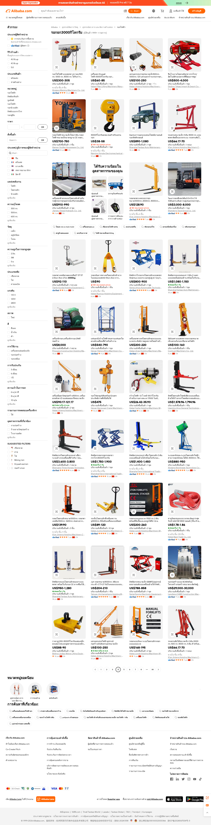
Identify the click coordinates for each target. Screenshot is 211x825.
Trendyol (136, 812)
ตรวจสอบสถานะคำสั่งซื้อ (181, 755)
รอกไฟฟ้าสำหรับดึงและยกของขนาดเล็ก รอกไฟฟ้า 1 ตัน (107, 717)
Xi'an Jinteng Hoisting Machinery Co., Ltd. (184, 147)
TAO (128, 812)
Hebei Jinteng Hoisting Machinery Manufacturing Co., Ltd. (146, 86)
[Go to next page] (158, 669)
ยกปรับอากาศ (82, 233)
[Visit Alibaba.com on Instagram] (189, 779)
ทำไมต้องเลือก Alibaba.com (18, 744)
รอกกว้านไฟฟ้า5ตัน (46, 717)
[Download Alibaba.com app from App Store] (174, 799)
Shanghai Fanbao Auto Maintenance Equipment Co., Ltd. (146, 147)
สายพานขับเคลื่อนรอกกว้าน (50, 711)
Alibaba (54, 27)
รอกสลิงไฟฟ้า (183, 717)
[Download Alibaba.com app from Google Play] (195, 799)
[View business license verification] (131, 820)
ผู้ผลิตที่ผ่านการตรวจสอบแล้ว (100, 744)
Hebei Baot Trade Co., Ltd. (179, 537)
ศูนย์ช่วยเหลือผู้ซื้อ (137, 744)
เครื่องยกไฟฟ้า (141, 717)
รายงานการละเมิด (137, 771)
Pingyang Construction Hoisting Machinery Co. (69, 351)
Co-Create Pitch (13, 749)
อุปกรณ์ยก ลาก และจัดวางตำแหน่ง (97, 27)
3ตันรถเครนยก (190, 227)
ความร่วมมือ (175, 768)
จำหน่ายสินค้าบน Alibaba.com (183, 744)
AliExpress (64, 812)
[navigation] (27, 348)
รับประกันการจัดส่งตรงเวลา (59, 755)
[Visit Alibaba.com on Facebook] (171, 779)
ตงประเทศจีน (131, 227)
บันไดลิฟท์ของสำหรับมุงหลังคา (94, 711)
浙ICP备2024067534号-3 (179, 821)
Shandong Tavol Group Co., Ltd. (182, 210)
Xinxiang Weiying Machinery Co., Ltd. (68, 90)
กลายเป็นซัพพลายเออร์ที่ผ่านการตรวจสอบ (186, 761)
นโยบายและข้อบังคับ (56, 774)
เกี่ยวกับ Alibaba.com (15, 738)
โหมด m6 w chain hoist (65, 227)
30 (153, 669)
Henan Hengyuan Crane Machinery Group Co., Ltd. (107, 408)
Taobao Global (117, 812)
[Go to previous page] (95, 669)
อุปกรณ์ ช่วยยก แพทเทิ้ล (21, 724)
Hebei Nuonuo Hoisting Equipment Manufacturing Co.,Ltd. (107, 293)
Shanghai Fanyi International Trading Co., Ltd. (107, 474)
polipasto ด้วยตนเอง (70, 717)
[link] (207, 797)
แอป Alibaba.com (155, 799)
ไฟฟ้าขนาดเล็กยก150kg (105, 233)
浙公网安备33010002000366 (152, 821)
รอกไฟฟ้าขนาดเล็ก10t (170, 711)
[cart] (163, 11)
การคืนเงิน (133, 760)
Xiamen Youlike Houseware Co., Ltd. (68, 147)
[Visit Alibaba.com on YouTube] (194, 779)
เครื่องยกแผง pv (88, 227)
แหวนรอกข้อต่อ (148, 711)
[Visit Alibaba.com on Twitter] (183, 779)
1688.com (76, 812)
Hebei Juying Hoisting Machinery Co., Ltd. (107, 531)
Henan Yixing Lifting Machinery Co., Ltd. (107, 351)
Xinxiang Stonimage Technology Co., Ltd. (184, 467)
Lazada (105, 812)
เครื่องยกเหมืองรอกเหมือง (21, 717)
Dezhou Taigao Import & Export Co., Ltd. (184, 86)
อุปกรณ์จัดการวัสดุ (70, 27)
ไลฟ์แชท (133, 749)
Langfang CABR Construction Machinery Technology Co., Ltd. (184, 594)
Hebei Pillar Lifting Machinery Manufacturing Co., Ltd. (107, 86)
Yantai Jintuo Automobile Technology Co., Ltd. (146, 287)
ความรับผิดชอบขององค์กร (17, 755)
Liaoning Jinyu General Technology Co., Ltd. (184, 408)
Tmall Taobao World (91, 812)
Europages (147, 812)
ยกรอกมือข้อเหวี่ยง (169, 227)
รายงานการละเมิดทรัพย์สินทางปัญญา (145, 766)
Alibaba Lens (15, 799)
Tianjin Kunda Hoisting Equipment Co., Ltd (69, 287)
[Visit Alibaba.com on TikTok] (200, 779)
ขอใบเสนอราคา (95, 749)
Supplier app (114, 799)
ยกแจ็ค (72, 711)
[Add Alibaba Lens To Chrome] (45, 799)
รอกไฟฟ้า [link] (121, 27)
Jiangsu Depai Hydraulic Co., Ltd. (66, 210)
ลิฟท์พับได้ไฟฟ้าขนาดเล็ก (124, 711)
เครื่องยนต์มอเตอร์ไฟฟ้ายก (22, 711)
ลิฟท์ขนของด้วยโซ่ (162, 717)
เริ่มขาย (173, 749)
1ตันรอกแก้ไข (149, 227)
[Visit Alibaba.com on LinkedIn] (177, 779)
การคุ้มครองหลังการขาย (57, 760)
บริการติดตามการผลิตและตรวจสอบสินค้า (62, 767)
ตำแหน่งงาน (11, 760)
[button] (125, 11)
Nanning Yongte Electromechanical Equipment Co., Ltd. (107, 153)
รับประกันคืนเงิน (54, 749)
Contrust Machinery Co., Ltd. (180, 351)
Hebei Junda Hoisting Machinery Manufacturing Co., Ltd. (146, 531)
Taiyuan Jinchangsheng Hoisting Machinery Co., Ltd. (107, 594)
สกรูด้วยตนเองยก (62, 233)
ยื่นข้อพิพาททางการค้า (138, 755)
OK (42, 127)
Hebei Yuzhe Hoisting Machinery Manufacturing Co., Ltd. (146, 408)
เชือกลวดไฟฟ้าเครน (110, 227)
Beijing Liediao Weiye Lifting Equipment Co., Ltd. (69, 653)
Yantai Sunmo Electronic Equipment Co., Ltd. (146, 594)
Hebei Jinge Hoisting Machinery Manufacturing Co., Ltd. (146, 351)
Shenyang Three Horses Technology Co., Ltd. (69, 467)
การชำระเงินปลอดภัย (56, 744)
